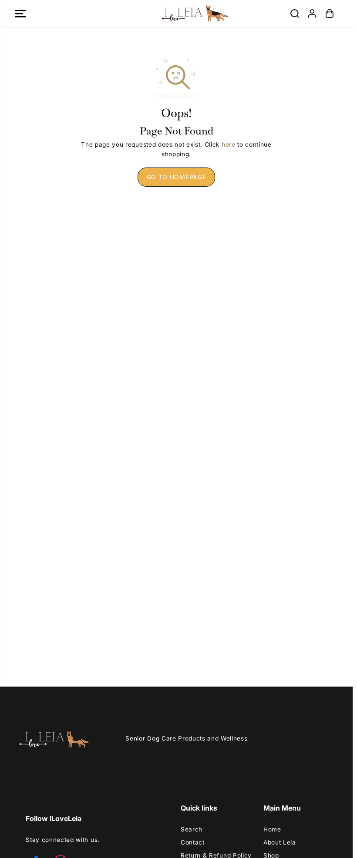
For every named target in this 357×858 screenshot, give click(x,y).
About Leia (279, 842)
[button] (20, 13)
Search (191, 829)
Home (272, 829)
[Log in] (312, 13)
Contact (193, 842)
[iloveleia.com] (176, 13)
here (229, 144)
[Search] (295, 13)
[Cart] (329, 13)
